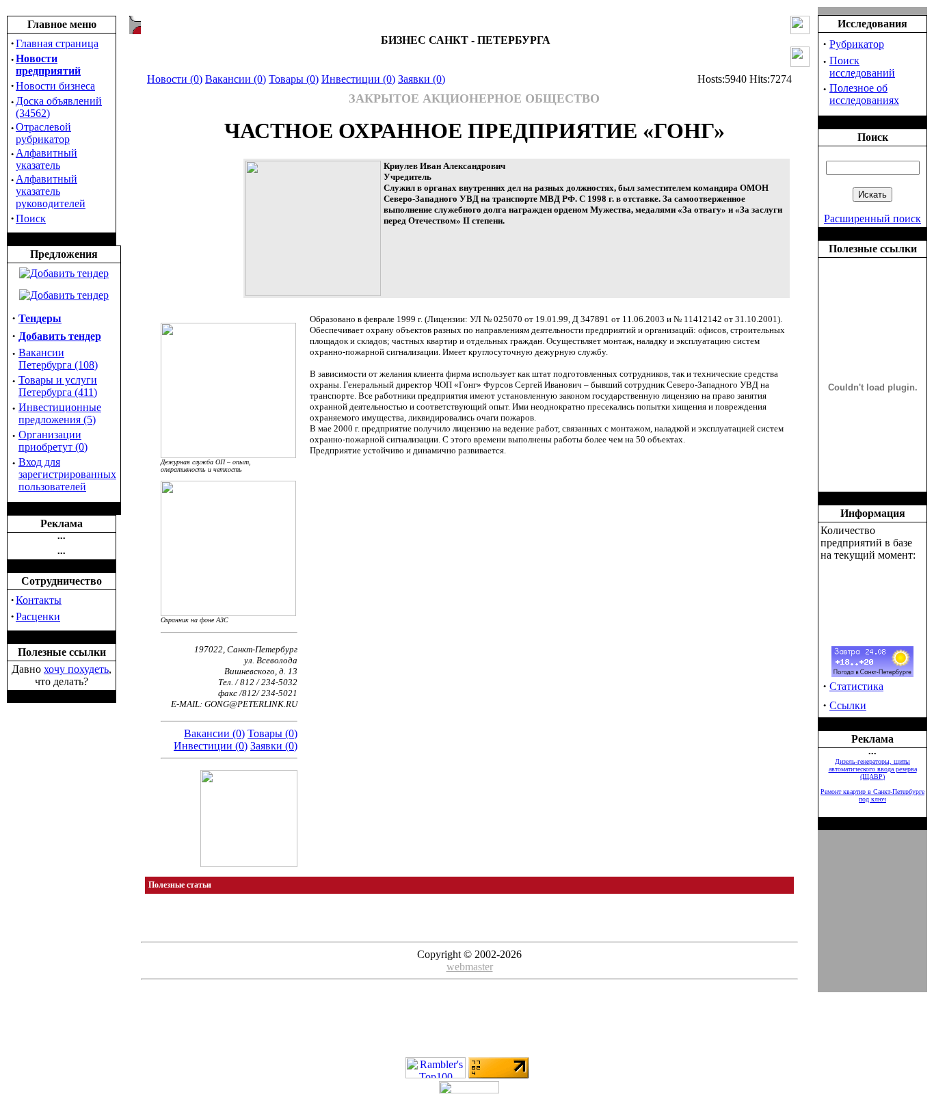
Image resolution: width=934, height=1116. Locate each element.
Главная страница (57, 43)
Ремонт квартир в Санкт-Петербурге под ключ (872, 795)
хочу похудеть (76, 669)
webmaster (469, 966)
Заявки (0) (421, 79)
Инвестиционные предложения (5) (59, 413)
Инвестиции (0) (358, 79)
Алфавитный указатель (46, 159)
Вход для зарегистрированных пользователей (67, 474)
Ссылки (847, 705)
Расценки (38, 616)
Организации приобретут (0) (53, 441)
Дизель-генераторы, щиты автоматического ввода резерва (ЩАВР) (873, 769)
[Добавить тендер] (64, 273)
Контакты (39, 600)
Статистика (856, 686)
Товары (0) (294, 79)
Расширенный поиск (872, 218)
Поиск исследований (862, 67)
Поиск (31, 218)
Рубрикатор (856, 44)
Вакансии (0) (235, 79)
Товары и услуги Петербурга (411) (57, 386)
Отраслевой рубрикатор (43, 133)
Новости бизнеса (55, 86)
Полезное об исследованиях (864, 94)
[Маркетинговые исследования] (64, 295)
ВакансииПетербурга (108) (58, 359)
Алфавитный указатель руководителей (50, 191)
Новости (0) (174, 79)
